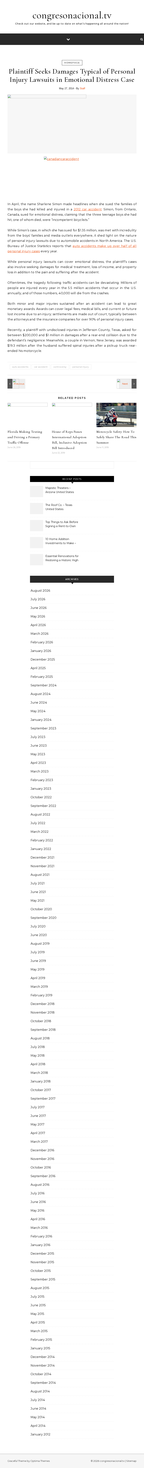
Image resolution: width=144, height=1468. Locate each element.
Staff (82, 88)
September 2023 (43, 728)
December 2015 (42, 1253)
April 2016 (38, 1219)
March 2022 (40, 831)
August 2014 (40, 1391)
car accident (41, 366)
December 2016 (42, 1150)
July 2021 (38, 883)
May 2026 (38, 616)
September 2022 (43, 806)
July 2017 (38, 1107)
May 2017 (37, 1124)
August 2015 (40, 1288)
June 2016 (38, 1202)
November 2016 (42, 1159)
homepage (72, 62)
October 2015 (41, 1271)
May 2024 (38, 711)
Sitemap (131, 1460)
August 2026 (40, 590)
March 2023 (40, 771)
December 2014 (43, 1357)
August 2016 (40, 1184)
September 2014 (43, 1383)
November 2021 (42, 866)
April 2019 (38, 978)
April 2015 (38, 1322)
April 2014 (38, 1426)
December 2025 (43, 659)
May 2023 (38, 754)
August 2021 (40, 875)
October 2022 (41, 797)
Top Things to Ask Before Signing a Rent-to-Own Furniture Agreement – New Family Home (61, 524)
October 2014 (41, 1374)
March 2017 (39, 1141)
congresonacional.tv (72, 15)
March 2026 (39, 633)
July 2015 (37, 1296)
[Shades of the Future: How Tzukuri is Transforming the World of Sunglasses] (16, 384)
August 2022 (40, 814)
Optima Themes (40, 1460)
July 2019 (38, 952)
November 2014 (43, 1365)
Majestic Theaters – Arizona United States (59, 490)
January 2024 (41, 720)
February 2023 (42, 780)
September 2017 (43, 1098)
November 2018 (43, 1012)
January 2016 (40, 1245)
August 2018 (40, 1038)
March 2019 (39, 986)
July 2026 (38, 599)
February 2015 (41, 1339)
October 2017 (41, 1090)
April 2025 (38, 668)
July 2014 (38, 1400)
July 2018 (38, 1047)
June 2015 (38, 1305)
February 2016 (41, 1236)
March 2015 (39, 1331)
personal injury (80, 366)
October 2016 (41, 1167)
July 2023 (38, 737)
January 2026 (41, 651)
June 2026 (38, 608)
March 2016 (39, 1228)
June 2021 (38, 892)
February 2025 (42, 677)
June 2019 (38, 961)
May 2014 (38, 1417)
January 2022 (41, 849)
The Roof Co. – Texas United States (58, 507)
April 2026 (38, 625)
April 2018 (38, 1064)
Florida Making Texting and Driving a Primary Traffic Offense (25, 437)
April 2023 (38, 763)
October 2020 (41, 909)
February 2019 (41, 995)
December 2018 (43, 1004)
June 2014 (38, 1408)
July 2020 (38, 926)
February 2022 (42, 840)
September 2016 (43, 1176)
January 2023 (41, 788)
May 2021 (37, 900)
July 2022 (38, 823)
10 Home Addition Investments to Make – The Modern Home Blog (61, 541)
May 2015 (37, 1314)
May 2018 (38, 1055)
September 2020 (43, 918)
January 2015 (40, 1348)
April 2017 (38, 1133)
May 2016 (37, 1210)
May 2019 (37, 969)
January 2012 (40, 1434)
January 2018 (41, 1081)
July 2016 (37, 1193)
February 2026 (42, 642)
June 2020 (39, 935)
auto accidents (20, 366)
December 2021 (42, 857)
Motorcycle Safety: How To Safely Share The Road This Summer (116, 437)
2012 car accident (88, 209)
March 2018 (39, 1073)
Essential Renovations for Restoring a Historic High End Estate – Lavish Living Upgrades (62, 558)
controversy (60, 366)
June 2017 (38, 1116)
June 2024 (39, 702)
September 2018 (43, 1030)
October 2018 (41, 1021)
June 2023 (39, 745)
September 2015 (43, 1279)
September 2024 (44, 685)
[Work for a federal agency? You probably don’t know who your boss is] (128, 384)
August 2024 (41, 694)
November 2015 (42, 1262)
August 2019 (40, 943)
